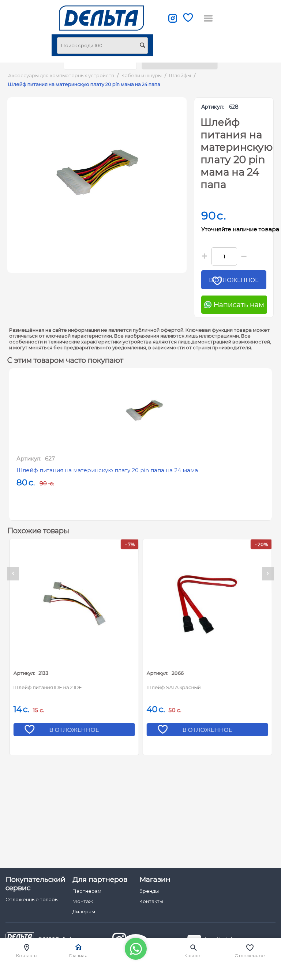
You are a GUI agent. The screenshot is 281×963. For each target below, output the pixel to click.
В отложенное (234, 280)
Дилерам (83, 911)
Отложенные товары (32, 899)
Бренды (149, 891)
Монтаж (82, 901)
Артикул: (212, 107)
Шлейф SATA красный (173, 687)
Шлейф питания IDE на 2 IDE (47, 687)
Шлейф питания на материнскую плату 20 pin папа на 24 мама (107, 470)
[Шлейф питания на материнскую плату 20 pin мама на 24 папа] (97, 172)
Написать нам (237, 304)
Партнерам (86, 891)
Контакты (151, 901)
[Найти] (142, 46)
